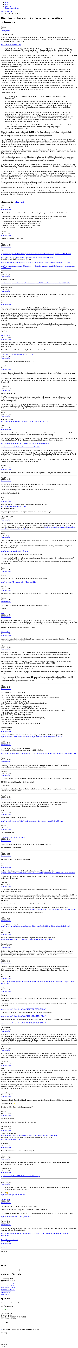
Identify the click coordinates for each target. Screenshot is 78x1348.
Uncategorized (5, 31)
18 (4, 1290)
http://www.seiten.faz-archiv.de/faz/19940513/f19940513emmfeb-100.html (25, 443)
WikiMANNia (5, 335)
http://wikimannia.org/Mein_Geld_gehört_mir (15, 1216)
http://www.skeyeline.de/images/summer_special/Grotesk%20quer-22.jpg (24, 421)
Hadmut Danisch (6, 11)
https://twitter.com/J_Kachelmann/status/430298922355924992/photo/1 (23, 1023)
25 (4, 1292)
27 (8, 1292)
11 (4, 1287)
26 (6, 1292)
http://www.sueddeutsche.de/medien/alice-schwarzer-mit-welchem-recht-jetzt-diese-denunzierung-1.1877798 (35, 262)
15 (12, 1287)
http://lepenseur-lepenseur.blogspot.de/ (13, 1194)
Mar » (7, 1294)
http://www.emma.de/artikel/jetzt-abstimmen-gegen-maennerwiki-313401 (52, 909)
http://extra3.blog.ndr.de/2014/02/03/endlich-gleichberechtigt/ (20, 1176)
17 (2, 1290)
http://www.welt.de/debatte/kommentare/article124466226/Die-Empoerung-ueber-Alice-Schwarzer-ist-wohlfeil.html (38, 873)
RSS (6, 4)
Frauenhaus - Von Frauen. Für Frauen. (13, 837)
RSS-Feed (19, 202)
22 (12, 1290)
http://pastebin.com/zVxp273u (10, 1139)
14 (10, 1287)
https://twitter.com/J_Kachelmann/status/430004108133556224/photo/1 (23, 1016)
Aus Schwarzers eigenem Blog (11, 45)
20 (8, 1290)
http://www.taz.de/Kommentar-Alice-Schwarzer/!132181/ (19, 582)
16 (14, 1287)
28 (10, 1292)
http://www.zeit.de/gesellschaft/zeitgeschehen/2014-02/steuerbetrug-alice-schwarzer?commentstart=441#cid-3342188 (38, 753)
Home (7, 2)
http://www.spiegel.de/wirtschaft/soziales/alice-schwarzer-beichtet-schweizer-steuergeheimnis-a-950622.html (35, 283)
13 (8, 1287)
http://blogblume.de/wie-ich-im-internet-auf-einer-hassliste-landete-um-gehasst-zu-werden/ (29, 1135)
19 (6, 1290)
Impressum (8, 6)
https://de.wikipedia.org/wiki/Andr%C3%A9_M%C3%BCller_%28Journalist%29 (27, 939)
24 (2, 1292)
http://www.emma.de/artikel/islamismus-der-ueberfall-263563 (20, 447)
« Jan (2, 1294)
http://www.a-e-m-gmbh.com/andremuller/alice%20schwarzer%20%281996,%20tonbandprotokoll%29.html (35, 926)
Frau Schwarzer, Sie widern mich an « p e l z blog (17, 354)
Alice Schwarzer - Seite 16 (9, 1240)
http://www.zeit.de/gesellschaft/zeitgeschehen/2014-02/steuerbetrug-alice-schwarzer (27, 257)
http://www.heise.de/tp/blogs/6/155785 (13, 506)
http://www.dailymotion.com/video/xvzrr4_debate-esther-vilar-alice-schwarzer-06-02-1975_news (32, 821)
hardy (2, 613)
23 (14, 1290)
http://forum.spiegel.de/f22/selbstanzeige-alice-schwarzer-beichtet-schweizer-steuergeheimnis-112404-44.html (36, 254)
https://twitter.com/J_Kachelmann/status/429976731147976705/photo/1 (23, 1009)
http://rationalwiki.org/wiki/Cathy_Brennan (14, 551)
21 (10, 1290)
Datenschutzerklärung (12, 8)
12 (6, 1287)
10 (2, 1287)
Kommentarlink (6, 209)
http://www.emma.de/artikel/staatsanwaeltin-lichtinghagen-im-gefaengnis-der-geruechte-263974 (31, 736)
